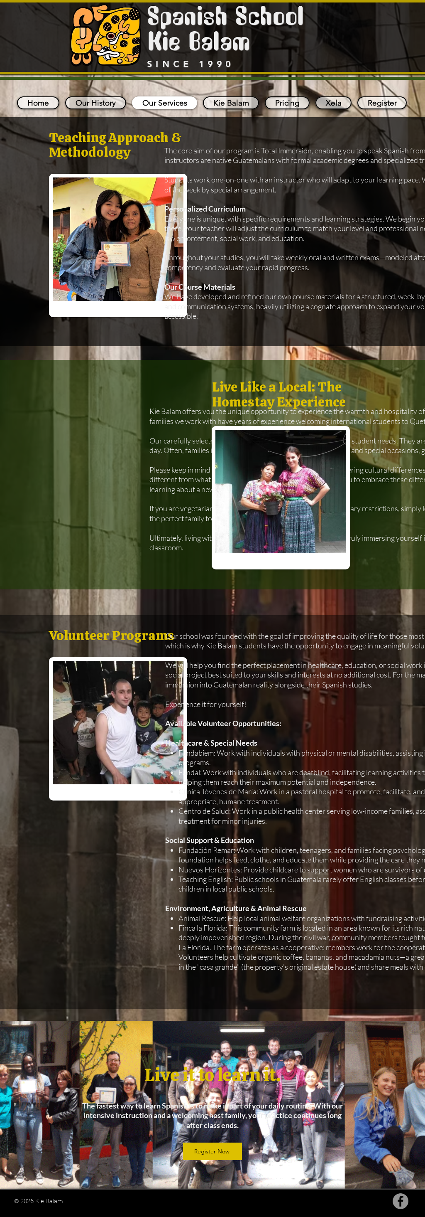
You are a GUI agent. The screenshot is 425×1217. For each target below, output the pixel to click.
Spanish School (225, 18)
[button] (231, 102)
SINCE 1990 (190, 64)
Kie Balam (198, 43)
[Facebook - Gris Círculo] (400, 1201)
